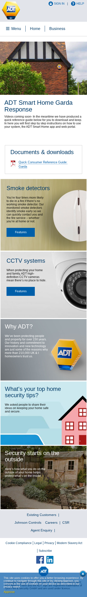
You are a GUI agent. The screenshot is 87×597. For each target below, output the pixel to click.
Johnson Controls (27, 522)
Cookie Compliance (19, 543)
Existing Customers (41, 515)
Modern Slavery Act (69, 543)
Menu (16, 29)
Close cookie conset (82, 574)
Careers (51, 522)
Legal (38, 543)
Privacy (49, 543)
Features (21, 232)
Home (35, 29)
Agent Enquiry (41, 530)
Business (57, 29)
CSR (65, 522)
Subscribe (45, 550)
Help (80, 3)
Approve (9, 592)
